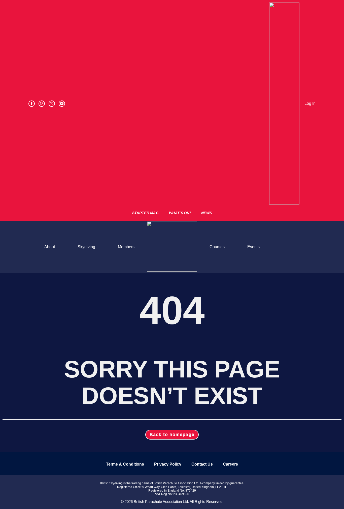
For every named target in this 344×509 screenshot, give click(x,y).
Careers (230, 464)
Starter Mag (145, 213)
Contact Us (202, 464)
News (206, 213)
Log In (310, 103)
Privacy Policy (167, 464)
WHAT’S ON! (180, 213)
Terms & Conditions (125, 464)
